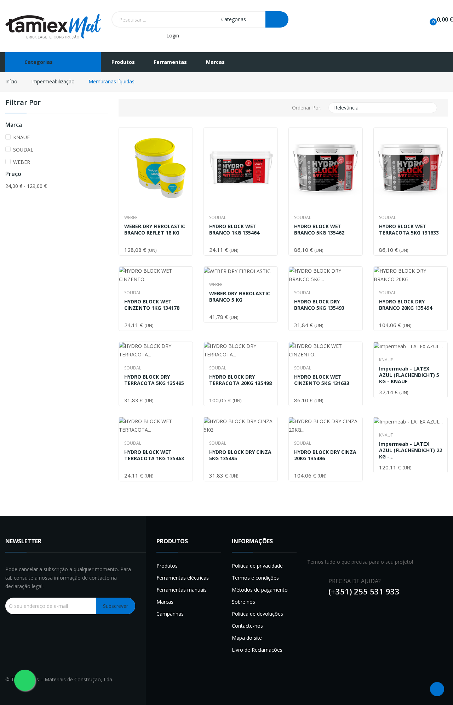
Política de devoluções (257, 613)
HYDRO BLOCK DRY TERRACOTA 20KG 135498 (240, 380)
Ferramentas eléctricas (182, 577)
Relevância (382, 107)
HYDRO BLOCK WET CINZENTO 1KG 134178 (151, 304)
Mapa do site (247, 637)
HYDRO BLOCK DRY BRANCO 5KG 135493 (319, 304)
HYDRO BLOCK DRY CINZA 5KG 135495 (240, 455)
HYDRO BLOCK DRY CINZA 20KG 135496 (325, 455)
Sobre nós (243, 601)
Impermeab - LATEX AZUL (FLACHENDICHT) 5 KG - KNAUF (409, 375)
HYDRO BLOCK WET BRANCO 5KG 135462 (319, 229)
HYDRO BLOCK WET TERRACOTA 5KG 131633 (409, 229)
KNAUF (21, 137)
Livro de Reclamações (257, 649)
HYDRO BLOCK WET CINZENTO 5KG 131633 (321, 380)
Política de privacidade (257, 565)
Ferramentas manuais (181, 589)
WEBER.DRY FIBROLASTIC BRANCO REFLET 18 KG (154, 229)
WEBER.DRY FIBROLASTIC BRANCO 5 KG (239, 296)
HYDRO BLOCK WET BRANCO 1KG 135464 (234, 229)
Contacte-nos (247, 625)
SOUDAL (23, 149)
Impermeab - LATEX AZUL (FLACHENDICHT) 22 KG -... (410, 450)
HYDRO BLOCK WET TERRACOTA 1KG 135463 (154, 455)
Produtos (167, 565)
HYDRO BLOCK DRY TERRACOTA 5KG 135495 (154, 380)
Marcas (164, 601)
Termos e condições (255, 577)
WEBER (21, 162)
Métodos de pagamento (260, 589)
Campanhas (170, 613)
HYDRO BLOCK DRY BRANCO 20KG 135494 (405, 304)
